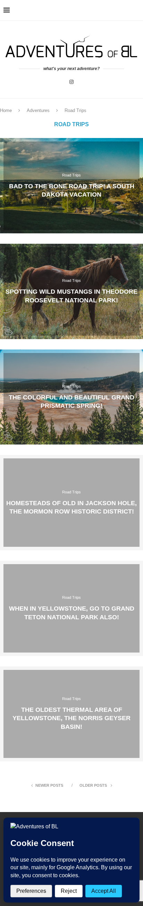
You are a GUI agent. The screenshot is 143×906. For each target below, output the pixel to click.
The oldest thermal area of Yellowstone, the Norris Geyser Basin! (71, 718)
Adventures (38, 110)
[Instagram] (71, 81)
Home (6, 110)
